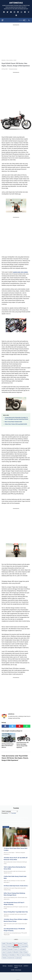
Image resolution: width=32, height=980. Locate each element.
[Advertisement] (16, 42)
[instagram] (14, 12)
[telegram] (28, 12)
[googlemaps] (24, 12)
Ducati (25, 943)
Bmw (14, 943)
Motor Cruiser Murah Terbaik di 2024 (13, 421)
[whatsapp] (26, 726)
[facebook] (3, 12)
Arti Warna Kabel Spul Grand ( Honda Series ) (16, 885)
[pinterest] (16, 15)
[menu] (2, 20)
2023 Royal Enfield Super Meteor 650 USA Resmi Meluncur (8, 745)
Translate (13, 813)
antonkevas (16, 3)
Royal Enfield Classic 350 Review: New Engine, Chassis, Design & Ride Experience (23, 745)
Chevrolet (20, 943)
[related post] (8, 737)
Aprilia (3, 943)
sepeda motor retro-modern (20, 272)
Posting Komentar (13, 69)
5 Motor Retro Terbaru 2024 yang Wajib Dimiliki (16, 424)
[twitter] (7, 12)
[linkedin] (17, 12)
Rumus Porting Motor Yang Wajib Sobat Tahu (16, 912)
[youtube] (10, 12)
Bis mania (9, 943)
